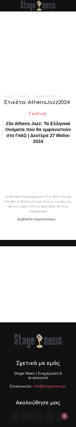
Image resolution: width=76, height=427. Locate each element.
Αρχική (9, 96)
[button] (7, 5)
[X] (49, 416)
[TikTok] (38, 416)
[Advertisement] (38, 52)
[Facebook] (15, 416)
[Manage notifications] (64, 416)
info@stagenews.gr (49, 386)
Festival (37, 113)
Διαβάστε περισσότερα (36, 219)
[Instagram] (26, 416)
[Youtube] (61, 416)
